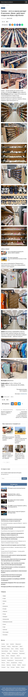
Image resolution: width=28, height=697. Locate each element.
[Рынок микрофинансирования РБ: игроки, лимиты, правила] (4, 253)
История (4, 608)
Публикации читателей (7, 621)
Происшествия (6, 619)
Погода (4, 614)
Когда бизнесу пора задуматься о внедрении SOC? (12, 531)
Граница (4, 601)
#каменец (3, 653)
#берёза (9, 646)
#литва (7, 655)
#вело (12, 648)
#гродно (21, 648)
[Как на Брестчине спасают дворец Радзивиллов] (4, 501)
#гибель (16, 648)
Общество (5, 611)
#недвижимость (10, 660)
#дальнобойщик (5, 651)
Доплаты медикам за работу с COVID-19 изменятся (6, 413)
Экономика (5, 634)
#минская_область (5, 658)
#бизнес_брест (6, 396)
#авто (7, 644)
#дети (11, 651)
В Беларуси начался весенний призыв (16, 488)
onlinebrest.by (23, 393)
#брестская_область (6, 648)
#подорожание (14, 662)
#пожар (20, 662)
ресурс (13, 586)
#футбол (17, 667)
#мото (12, 658)
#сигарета (4, 667)
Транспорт (5, 629)
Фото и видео (5, 632)
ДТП (4, 603)
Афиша (4, 595)
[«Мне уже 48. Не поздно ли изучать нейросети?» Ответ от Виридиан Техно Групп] (20, 448)
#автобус (12, 644)
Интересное (5, 606)
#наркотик (4, 660)
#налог (24, 658)
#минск (18, 655)
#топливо (12, 667)
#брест (12, 396)
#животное (16, 651)
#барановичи (18, 644)
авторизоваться (4, 474)
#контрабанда (15, 653)
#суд (8, 667)
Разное (3, 8)
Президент (5, 616)
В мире (4, 598)
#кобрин (8, 653)
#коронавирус (22, 653)
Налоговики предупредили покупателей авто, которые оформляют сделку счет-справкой (21, 414)
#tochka (3, 644)
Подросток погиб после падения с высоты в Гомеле (13, 545)
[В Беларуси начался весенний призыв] (4, 490)
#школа (22, 667)
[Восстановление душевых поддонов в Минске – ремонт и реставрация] (7, 448)
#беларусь (4, 646)
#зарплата (22, 651)
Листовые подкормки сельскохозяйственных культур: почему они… (17, 258)
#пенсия (3, 662)
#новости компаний (19, 660)
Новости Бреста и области (7, 2)
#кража (3, 655)
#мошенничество (18, 658)
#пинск (8, 662)
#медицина (13, 655)
